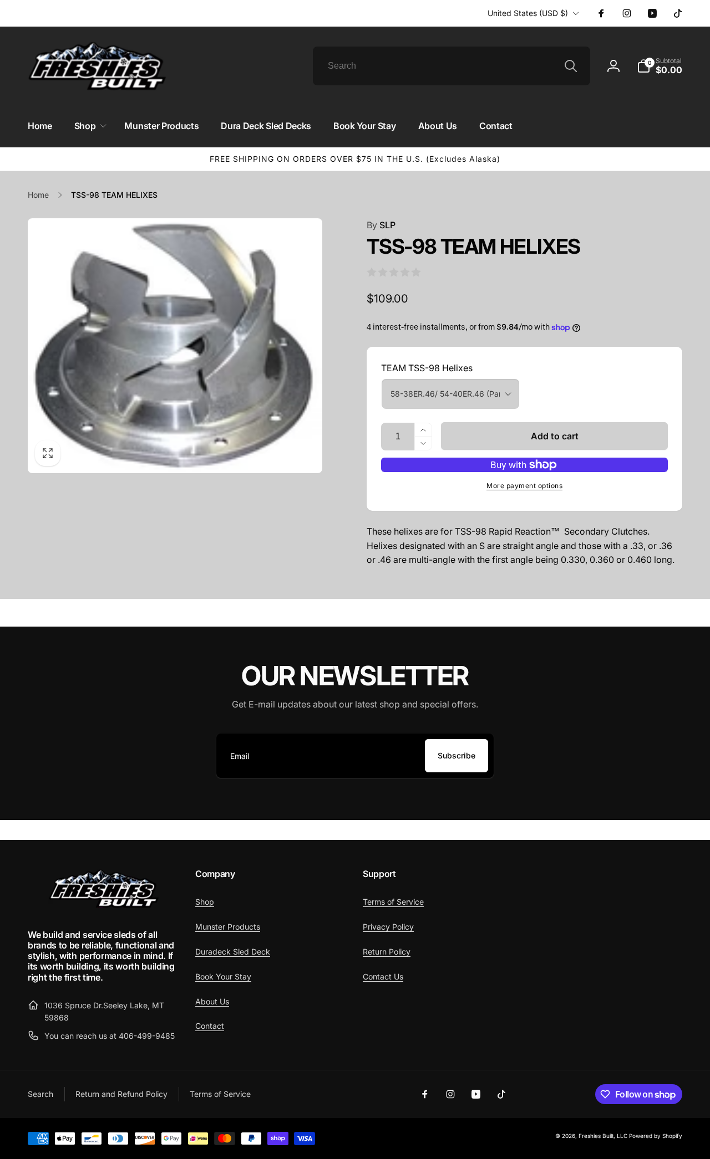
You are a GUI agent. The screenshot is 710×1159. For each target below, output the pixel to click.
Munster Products (227, 926)
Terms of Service (393, 901)
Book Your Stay (223, 976)
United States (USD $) (528, 13)
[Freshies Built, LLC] (103, 905)
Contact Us (383, 976)
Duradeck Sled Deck (232, 951)
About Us (212, 1001)
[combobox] (451, 66)
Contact (209, 1025)
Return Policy (386, 951)
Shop (204, 901)
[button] (659, 66)
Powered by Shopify (655, 1135)
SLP (381, 224)
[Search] (571, 66)
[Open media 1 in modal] (175, 345)
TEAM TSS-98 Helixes (427, 367)
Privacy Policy (388, 926)
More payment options (524, 485)
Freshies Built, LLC (603, 1135)
